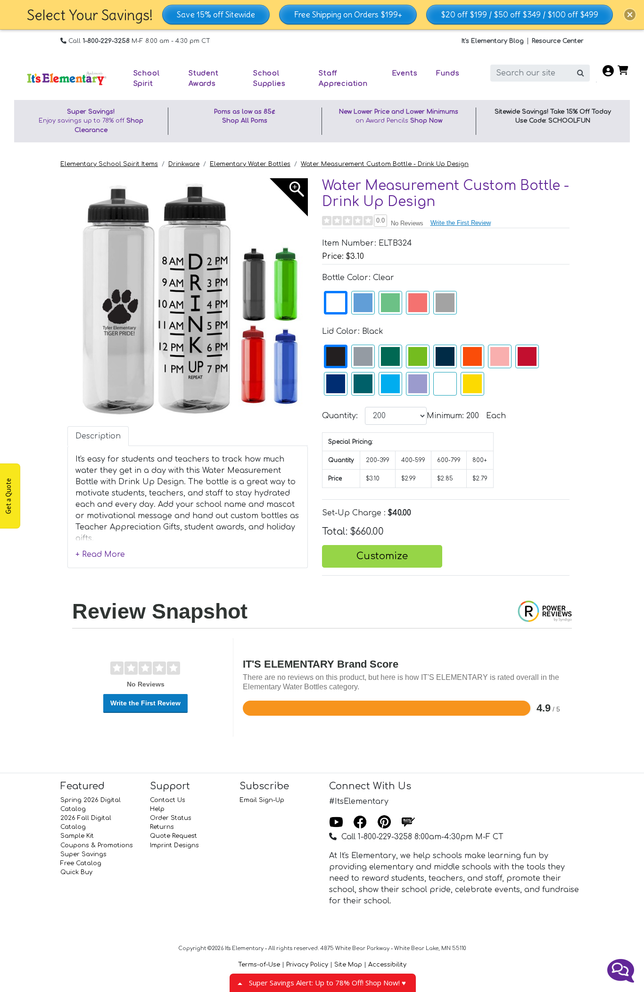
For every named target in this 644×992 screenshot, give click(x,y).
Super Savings (83, 854)
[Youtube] (336, 822)
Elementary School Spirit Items (109, 164)
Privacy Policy (307, 964)
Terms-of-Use (259, 964)
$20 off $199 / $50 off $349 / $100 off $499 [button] (519, 14)
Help (157, 809)
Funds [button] (447, 73)
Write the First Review (460, 222)
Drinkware (183, 164)
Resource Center (558, 41)
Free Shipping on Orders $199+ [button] (348, 14)
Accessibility (387, 964)
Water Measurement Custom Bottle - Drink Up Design (385, 164)
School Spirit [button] (146, 78)
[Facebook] (360, 822)
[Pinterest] (384, 822)
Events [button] (405, 73)
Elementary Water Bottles (250, 164)
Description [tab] (98, 436)
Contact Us (167, 800)
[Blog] (408, 822)
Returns (162, 827)
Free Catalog (80, 863)
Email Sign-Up (261, 800)
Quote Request (173, 836)
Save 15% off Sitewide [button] (216, 14)
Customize (382, 556)
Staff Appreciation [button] (343, 78)
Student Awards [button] (204, 78)
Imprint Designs (174, 845)
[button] (630, 14)
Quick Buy (76, 872)
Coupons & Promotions (96, 845)
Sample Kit (77, 836)
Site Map (348, 964)
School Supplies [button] (269, 78)
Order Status (170, 818)
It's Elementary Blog (493, 41)
